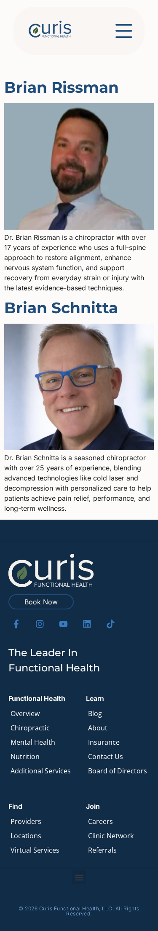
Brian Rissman (61, 87)
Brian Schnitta (61, 307)
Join (93, 806)
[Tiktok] (110, 624)
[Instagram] (40, 624)
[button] (79, 877)
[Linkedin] (87, 624)
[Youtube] (63, 624)
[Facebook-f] (16, 624)
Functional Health (36, 698)
